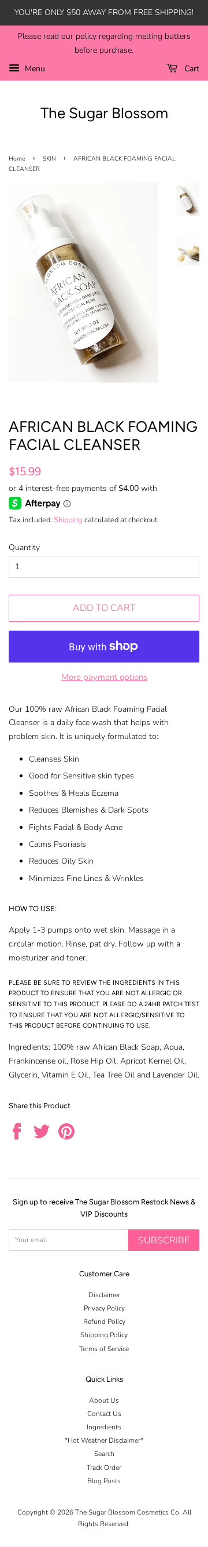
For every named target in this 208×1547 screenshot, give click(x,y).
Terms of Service (104, 1348)
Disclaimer (104, 1295)
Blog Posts (104, 1481)
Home (17, 158)
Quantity (24, 547)
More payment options (104, 677)
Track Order (104, 1467)
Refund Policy (104, 1321)
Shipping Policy (104, 1334)
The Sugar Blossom (104, 113)
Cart (190, 68)
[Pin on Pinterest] (66, 1132)
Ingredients (104, 1427)
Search (104, 1453)
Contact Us (104, 1413)
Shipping (68, 520)
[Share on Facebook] (17, 1132)
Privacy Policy (104, 1308)
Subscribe (164, 1240)
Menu (34, 68)
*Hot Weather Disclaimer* (104, 1440)
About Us (104, 1400)
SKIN (49, 158)
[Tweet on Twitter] (42, 1132)
